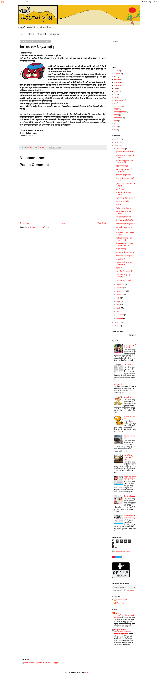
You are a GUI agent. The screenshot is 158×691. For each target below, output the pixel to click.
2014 (116, 322)
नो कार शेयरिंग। (121, 249)
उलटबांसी (117, 79)
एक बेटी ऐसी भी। (129, 365)
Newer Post (24, 223)
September (121, 291)
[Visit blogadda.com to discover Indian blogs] (117, 557)
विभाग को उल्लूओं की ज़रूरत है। (126, 224)
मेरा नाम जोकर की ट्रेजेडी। (124, 220)
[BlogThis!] (52, 147)
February (120, 315)
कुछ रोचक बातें (54, 34)
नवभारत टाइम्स (118, 100)
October (120, 288)
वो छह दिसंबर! (120, 259)
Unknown (120, 603)
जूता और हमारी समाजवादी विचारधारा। (124, 263)
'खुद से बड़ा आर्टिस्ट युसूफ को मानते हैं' (130, 478)
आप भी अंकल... (121, 189)
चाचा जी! (119, 205)
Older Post (101, 223)
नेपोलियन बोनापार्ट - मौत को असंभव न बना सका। (124, 244)
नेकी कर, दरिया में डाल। (123, 208)
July (118, 298)
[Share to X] (55, 147)
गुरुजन (116, 91)
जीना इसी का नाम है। (122, 166)
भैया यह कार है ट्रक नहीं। (124, 217)
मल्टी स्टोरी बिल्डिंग (120, 112)
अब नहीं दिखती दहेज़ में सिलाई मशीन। (128, 457)
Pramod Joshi (121, 600)
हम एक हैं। (119, 268)
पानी (115, 103)
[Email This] (50, 147)
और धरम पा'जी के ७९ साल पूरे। (126, 252)
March (119, 311)
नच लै (116, 97)
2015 (116, 146)
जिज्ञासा (116, 613)
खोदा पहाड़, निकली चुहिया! (124, 256)
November (121, 284)
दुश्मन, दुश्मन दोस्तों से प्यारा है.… (130, 346)
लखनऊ (116, 115)
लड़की (116, 121)
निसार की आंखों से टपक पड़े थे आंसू (129, 517)
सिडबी (116, 127)
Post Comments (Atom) (39, 227)
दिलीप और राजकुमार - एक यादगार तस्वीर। (124, 239)
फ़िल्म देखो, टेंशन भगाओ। (124, 280)
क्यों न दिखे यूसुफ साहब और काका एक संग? (124, 162)
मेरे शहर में (117, 74)
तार (115, 94)
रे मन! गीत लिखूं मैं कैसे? (123, 175)
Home (22, 34)
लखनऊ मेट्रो (118, 118)
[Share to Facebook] (57, 147)
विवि (115, 124)
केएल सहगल (117, 85)
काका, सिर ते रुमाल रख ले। (124, 271)
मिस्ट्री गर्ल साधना (129, 496)
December (121, 149)
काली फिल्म (117, 82)
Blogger (89, 672)
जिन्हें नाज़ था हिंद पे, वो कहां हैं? (126, 198)
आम (115, 77)
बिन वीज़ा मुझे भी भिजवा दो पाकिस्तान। (124, 170)
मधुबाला (116, 109)
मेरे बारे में (31, 34)
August (119, 294)
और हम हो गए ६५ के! (122, 201)
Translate (130, 590)
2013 (116, 326)
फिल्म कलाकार (118, 106)
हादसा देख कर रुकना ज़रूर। (125, 152)
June (119, 301)
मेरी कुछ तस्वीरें (41, 34)
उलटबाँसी (117, 71)
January (120, 318)
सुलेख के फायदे (128, 397)
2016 (116, 142)
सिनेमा (116, 130)
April (118, 308)
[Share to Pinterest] (60, 147)
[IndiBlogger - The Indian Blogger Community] (121, 577)
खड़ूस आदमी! (118, 384)
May (118, 305)
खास (115, 88)
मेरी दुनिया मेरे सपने (120, 630)
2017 (116, 139)
